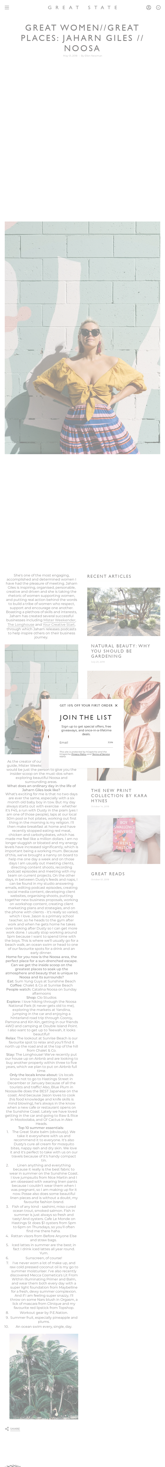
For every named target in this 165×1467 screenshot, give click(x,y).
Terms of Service (101, 754)
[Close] (116, 705)
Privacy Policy (78, 754)
